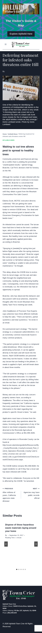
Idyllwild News (8, 140)
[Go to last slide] (6, 544)
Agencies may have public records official (31, 493)
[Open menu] (6, 44)
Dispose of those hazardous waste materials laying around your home (20, 527)
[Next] (36, 544)
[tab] (16, 569)
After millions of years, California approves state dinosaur (9, 495)
